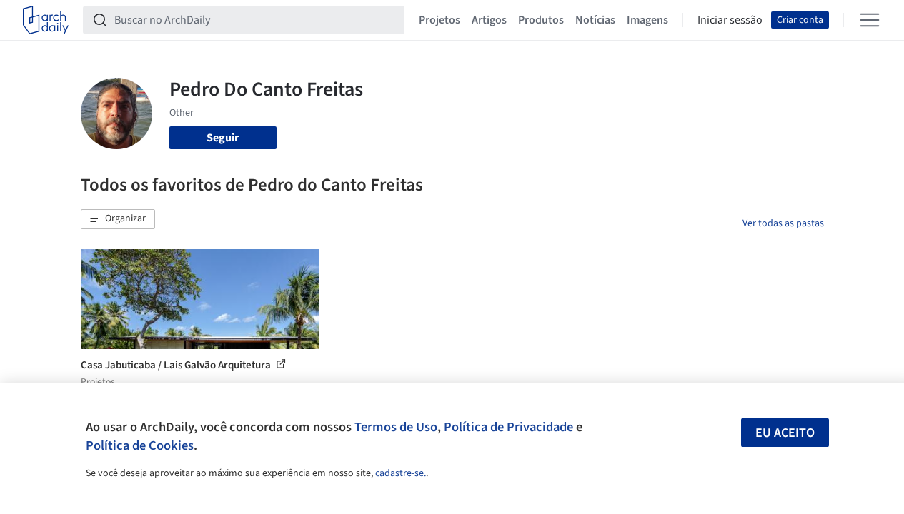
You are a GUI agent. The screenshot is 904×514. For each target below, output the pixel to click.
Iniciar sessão (730, 20)
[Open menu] (869, 20)
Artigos (489, 20)
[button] (118, 219)
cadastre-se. (400, 473)
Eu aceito (785, 433)
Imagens (647, 20)
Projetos (439, 20)
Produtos (541, 20)
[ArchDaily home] (46, 20)
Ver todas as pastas (783, 223)
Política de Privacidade (508, 427)
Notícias (595, 20)
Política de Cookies (140, 445)
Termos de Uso (395, 427)
